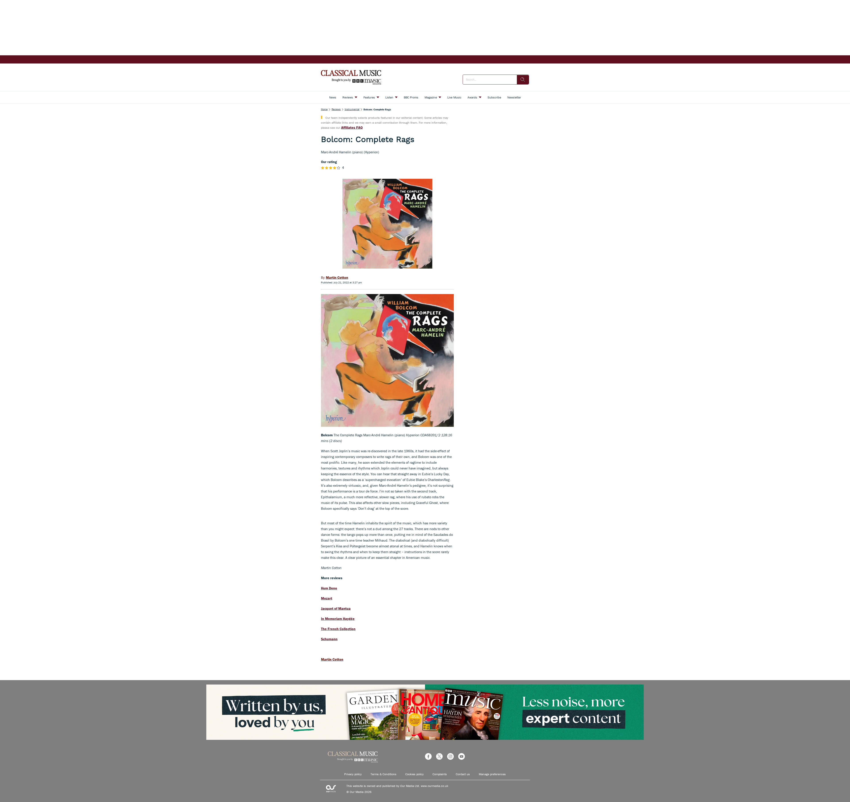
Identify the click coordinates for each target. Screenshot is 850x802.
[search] (523, 79)
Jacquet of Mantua (336, 608)
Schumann (329, 639)
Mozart (326, 598)
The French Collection (338, 629)
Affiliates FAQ (352, 127)
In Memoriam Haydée (338, 618)
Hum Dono (329, 588)
